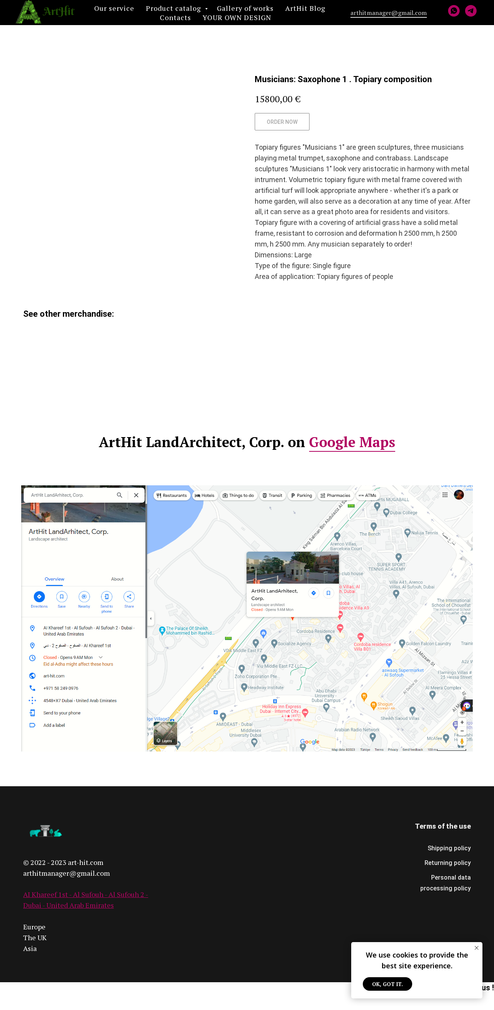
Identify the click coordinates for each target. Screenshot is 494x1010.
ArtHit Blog (305, 8)
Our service (114, 8)
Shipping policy (449, 848)
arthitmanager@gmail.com (388, 12)
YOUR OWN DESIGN (237, 17)
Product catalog (174, 8)
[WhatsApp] (454, 11)
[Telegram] (471, 11)
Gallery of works (245, 8)
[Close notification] (476, 948)
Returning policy (448, 862)
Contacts (175, 17)
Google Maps (352, 442)
